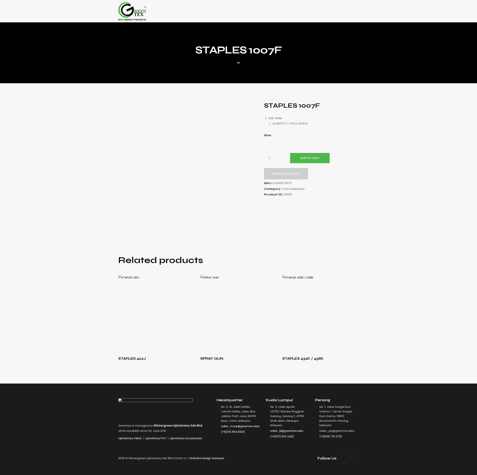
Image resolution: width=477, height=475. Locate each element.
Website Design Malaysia (206, 458)
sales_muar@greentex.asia (240, 426)
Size (267, 135)
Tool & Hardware (293, 189)
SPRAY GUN (211, 358)
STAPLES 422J (132, 358)
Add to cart (309, 158)
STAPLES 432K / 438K (303, 358)
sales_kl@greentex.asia (286, 431)
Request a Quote (286, 173)
